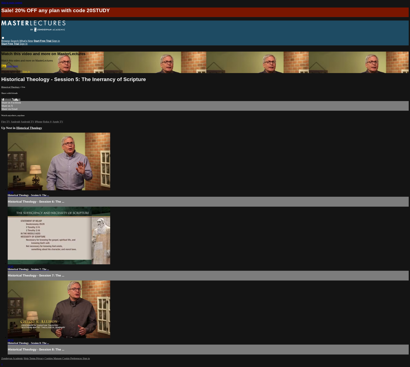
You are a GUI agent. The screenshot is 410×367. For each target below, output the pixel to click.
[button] (3, 38)
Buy (3, 66)
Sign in (56, 41)
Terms (32, 358)
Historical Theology (10, 87)
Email (17, 99)
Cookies (49, 358)
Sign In (24, 43)
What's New (26, 41)
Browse (6, 41)
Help (26, 358)
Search (15, 41)
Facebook (6, 99)
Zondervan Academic (12, 358)
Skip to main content (11, 2)
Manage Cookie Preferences (68, 358)
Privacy (40, 358)
